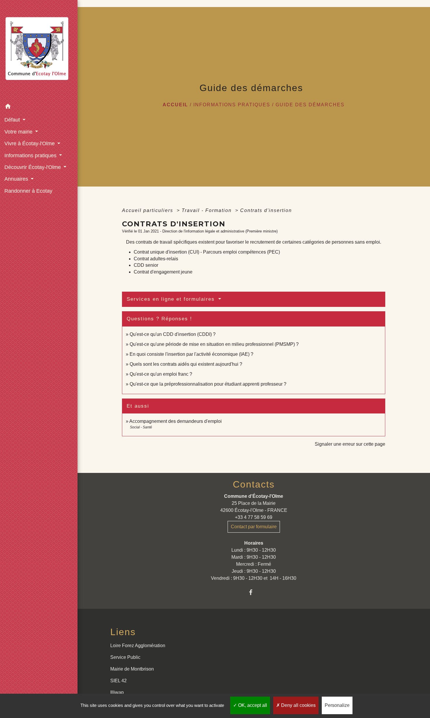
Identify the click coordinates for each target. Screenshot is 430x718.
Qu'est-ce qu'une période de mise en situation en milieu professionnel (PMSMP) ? (214, 344)
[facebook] (254, 592)
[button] (38, 107)
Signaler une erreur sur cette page (350, 444)
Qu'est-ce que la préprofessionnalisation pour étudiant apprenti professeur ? (208, 384)
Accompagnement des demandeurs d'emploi (175, 421)
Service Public (125, 657)
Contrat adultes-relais (156, 258)
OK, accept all (252, 705)
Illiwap (117, 692)
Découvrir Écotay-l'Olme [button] (33, 167)
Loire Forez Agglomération (137, 645)
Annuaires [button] (17, 179)
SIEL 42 (118, 680)
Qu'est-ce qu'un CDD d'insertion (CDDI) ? (173, 334)
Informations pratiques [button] (31, 155)
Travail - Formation (207, 210)
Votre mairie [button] (19, 132)
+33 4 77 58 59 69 (253, 517)
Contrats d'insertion (266, 210)
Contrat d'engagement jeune (163, 271)
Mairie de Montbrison (132, 668)
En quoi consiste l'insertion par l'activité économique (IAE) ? (191, 354)
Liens (123, 632)
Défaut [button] (12, 120)
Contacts (254, 484)
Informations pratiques (231, 104)
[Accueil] (38, 50)
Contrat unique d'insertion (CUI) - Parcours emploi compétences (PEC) (207, 251)
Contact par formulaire (254, 526)
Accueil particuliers (148, 210)
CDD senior (146, 265)
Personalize (337, 705)
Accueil (175, 104)
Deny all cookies (298, 705)
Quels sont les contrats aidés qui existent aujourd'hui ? (186, 364)
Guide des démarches (310, 104)
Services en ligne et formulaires (172, 299)
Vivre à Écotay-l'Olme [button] (30, 143)
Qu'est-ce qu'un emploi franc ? (161, 374)
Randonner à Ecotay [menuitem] (28, 191)
